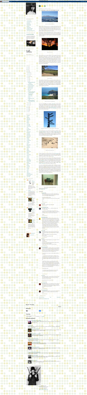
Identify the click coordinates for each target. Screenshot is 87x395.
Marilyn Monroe (29, 151)
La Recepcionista (44, 207)
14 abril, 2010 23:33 (44, 288)
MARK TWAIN (29, 89)
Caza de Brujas (29, 126)
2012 (28, 69)
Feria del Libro (29, 131)
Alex (42, 275)
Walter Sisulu (42, 160)
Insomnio (28, 139)
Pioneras (28, 156)
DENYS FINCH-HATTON (35, 347)
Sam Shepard (28, 163)
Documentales (29, 129)
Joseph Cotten (29, 140)
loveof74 (29, 190)
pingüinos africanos (43, 131)
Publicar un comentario (43, 295)
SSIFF (28, 164)
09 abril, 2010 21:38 (44, 215)
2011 (28, 70)
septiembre (29, 76)
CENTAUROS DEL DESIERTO (36, 320)
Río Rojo (28, 26)
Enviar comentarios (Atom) (45, 298)
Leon (43, 203)
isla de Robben (56, 153)
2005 (28, 111)
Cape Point (53, 103)
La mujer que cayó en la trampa (33, 199)
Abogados (28, 115)
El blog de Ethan (30, 207)
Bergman (28, 117)
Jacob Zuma (43, 163)
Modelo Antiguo (29, 27)
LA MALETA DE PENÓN (30, 34)
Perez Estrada (29, 154)
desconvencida (30, 3)
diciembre (29, 72)
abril (28, 81)
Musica (28, 152)
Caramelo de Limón (29, 29)
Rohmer (28, 162)
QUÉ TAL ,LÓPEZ (34, 360)
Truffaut (28, 168)
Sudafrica (28, 165)
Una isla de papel (30, 197)
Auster (28, 116)
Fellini (27, 130)
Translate (43, 316)
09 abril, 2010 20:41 (44, 205)
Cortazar (28, 128)
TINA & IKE (29, 90)
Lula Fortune (44, 282)
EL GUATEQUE (30, 325)
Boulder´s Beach (56, 131)
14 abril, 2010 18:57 (44, 281)
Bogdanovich (28, 119)
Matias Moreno (44, 217)
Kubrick (28, 141)
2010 (28, 71)
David (43, 230)
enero (28, 105)
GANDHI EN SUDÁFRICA (31, 85)
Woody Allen (28, 176)
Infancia (28, 138)
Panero (28, 153)
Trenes (28, 167)
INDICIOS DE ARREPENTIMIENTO (33, 338)
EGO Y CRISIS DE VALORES (33, 181)
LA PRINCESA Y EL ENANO (36, 333)
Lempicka (28, 142)
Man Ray (28, 150)
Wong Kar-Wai (29, 175)
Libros (28, 143)
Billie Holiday (28, 118)
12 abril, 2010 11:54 (44, 245)
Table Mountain (48, 32)
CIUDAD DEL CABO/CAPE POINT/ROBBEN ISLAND (50, 10)
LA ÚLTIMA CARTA (35, 355)
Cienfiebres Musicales (30, 28)
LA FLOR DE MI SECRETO (36, 342)
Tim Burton (28, 166)
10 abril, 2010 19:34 (44, 237)
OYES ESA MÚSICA (30, 84)
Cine (27, 127)
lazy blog (29, 218)
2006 (28, 110)
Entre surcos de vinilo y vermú (31, 30)
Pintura (28, 155)
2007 (28, 109)
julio (28, 77)
